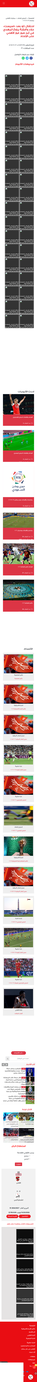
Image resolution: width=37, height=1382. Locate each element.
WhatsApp (23, 58)
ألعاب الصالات (18, 1013)
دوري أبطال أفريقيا (18, 735)
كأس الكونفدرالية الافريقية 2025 (18, 861)
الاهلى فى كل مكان (28, 1349)
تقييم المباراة (12, 1216)
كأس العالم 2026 (27, 603)
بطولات (32, 1356)
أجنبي (26, 1159)
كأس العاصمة (18, 675)
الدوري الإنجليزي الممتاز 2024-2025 (18, 983)
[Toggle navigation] (3, 3)
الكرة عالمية (31, 1342)
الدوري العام (22, 18)
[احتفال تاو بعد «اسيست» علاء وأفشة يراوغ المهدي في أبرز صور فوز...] (26, 83)
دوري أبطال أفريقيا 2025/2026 (18, 739)
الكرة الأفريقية (18, 705)
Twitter (27, 58)
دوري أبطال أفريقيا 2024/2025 (18, 891)
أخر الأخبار (32, 1332)
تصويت (18, 1164)
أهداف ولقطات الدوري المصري (23, 453)
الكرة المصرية (30, 1338)
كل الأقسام (18, 1053)
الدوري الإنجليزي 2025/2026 (18, 800)
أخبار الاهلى (31, 1335)
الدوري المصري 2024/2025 (18, 922)
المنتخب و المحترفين (28, 1346)
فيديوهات (31, 1359)
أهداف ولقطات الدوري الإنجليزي (23, 417)
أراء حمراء (32, 1352)
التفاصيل (25, 1216)
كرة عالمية (18, 766)
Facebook (31, 58)
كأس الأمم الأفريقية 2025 (18, 709)
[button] (3, 1064)
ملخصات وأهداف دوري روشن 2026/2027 (20, 500)
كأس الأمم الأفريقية (28, 1329)
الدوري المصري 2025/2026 (18, 830)
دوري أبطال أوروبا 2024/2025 (18, 952)
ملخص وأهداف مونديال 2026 (24, 530)
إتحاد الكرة (18, 918)
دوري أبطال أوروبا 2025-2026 (18, 769)
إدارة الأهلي (18, 1010)
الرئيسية (31, 18)
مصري (26, 1156)
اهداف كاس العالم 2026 (25, 567)
